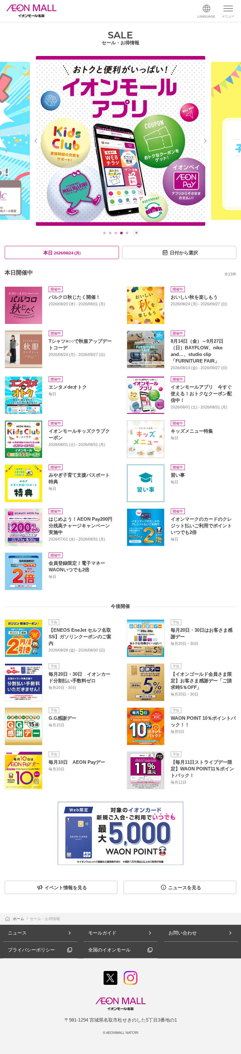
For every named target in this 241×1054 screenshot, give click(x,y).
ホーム (19, 919)
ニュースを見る (184, 887)
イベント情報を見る (66, 887)
